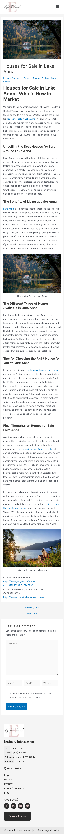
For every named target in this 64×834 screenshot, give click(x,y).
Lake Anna (8, 208)
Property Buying (32, 78)
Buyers (8, 775)
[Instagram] (13, 806)
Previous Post (32, 608)
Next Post (32, 614)
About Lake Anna (14, 788)
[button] (17, 816)
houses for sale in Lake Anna (21, 119)
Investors (9, 784)
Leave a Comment (12, 78)
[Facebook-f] (6, 806)
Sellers (8, 779)
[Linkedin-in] (20, 806)
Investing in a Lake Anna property (35, 449)
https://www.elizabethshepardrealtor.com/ (24, 597)
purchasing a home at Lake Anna (42, 370)
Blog (6, 793)
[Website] (50, 683)
